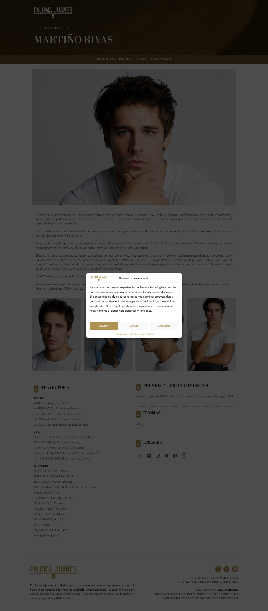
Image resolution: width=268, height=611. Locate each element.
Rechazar (134, 326)
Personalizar (164, 326)
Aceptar (104, 326)
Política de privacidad (136, 334)
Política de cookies (121, 334)
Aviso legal (150, 334)
